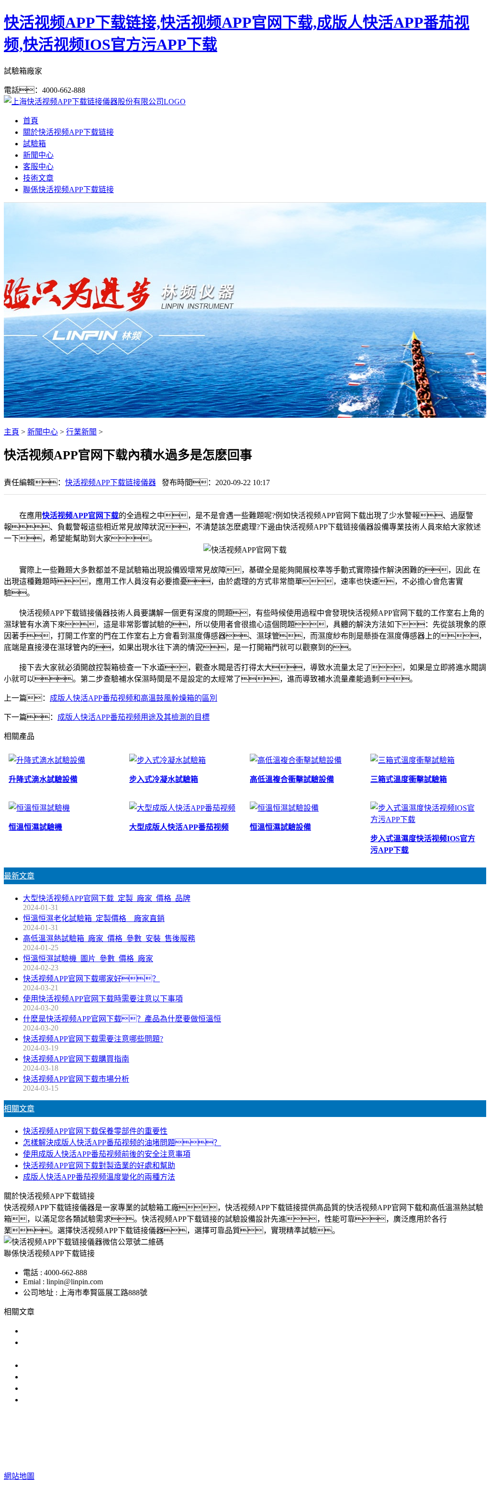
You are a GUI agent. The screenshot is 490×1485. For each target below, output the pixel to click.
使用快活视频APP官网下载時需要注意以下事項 (103, 999)
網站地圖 (302, 1457)
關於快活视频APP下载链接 (68, 132)
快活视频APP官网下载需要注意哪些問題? (93, 1039)
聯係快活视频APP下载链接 (68, 189)
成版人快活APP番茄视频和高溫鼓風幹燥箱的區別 (133, 698)
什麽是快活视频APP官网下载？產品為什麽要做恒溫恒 (122, 1019)
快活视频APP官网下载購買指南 (76, 1059)
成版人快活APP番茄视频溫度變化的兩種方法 (99, 1177)
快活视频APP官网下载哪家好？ (91, 979)
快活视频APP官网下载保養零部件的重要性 (95, 1131)
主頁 (11, 432)
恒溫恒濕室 (368, 1438)
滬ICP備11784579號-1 (424, 1457)
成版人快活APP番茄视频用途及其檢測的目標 (133, 717)
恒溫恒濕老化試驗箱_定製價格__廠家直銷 (94, 918)
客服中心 (38, 167)
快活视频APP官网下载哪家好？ (84, 1331)
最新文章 (19, 876)
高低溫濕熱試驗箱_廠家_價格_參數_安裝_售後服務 (109, 938)
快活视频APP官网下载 (80, 515)
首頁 (30, 121)
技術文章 (38, 178)
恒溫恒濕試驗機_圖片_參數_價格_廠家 (88, 958)
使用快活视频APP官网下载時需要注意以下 (95, 1365)
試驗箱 (34, 144)
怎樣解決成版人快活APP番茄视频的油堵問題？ (122, 1142)
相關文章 (19, 1109)
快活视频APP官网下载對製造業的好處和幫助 (99, 1165)
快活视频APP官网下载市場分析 (76, 1079)
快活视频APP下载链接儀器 (110, 482)
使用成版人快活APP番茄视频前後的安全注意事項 (106, 1154)
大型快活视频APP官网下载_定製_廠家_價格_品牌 (106, 898)
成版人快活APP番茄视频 (256, 1438)
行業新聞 (81, 432)
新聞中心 (38, 155)
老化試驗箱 (323, 1438)
